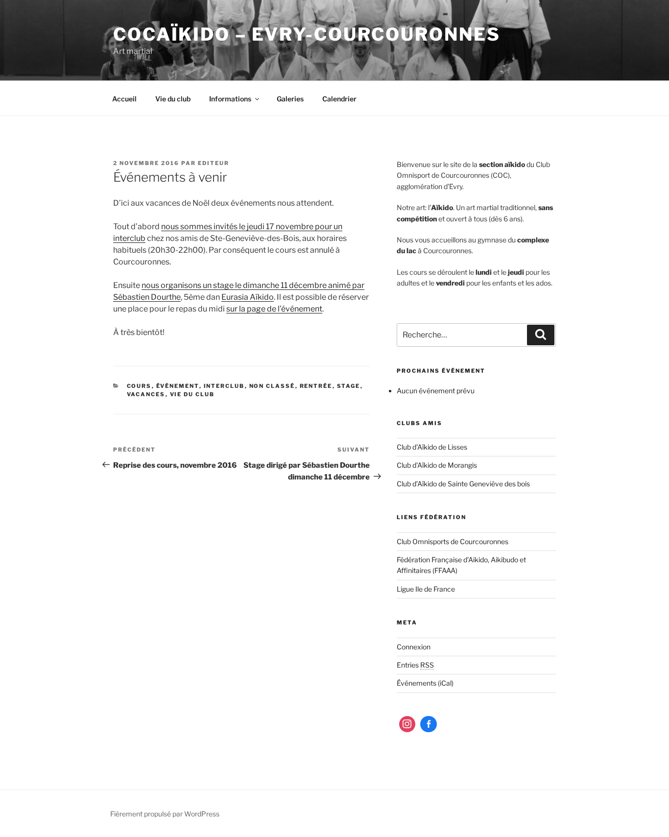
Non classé (272, 386)
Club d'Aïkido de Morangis (437, 465)
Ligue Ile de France (426, 589)
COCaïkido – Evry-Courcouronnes (306, 34)
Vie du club (173, 99)
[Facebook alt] (428, 724)
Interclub (224, 386)
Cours (139, 386)
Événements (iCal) (425, 683)
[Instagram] (407, 724)
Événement (177, 386)
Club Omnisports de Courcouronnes (452, 541)
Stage (348, 386)
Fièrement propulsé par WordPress (164, 814)
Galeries (290, 99)
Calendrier (339, 99)
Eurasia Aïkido (247, 297)
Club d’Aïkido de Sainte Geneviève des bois (463, 483)
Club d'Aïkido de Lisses (432, 447)
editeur (213, 163)
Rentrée (316, 386)
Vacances (146, 394)
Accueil (124, 99)
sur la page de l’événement (274, 308)
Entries (415, 665)
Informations (230, 99)
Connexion (413, 647)
